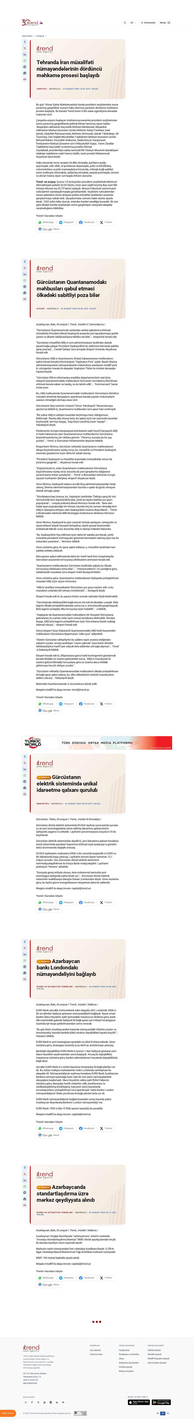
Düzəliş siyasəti (125, 1367)
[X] (38, 1402)
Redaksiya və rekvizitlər (129, 1354)
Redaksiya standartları (129, 1363)
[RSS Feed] (63, 1402)
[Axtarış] (125, 22)
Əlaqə (121, 1358)
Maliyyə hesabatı (126, 1371)
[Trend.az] (32, 23)
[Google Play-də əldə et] (161, 1402)
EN (158, 1413)
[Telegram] (50, 1402)
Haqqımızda (124, 1350)
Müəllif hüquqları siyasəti (158, 1358)
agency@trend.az (30, 1383)
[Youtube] (44, 1402)
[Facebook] (32, 1402)
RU (168, 1413)
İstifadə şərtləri (154, 1350)
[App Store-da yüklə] (139, 1402)
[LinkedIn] (57, 1402)
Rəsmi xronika (96, 1354)
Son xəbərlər (95, 1350)
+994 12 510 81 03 (30, 1380)
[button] (24, 42)
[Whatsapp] (25, 1402)
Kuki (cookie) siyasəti (157, 1363)
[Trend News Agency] (31, 1348)
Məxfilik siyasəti (154, 1354)
